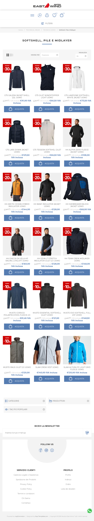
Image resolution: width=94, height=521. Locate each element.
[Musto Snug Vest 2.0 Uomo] (17, 350)
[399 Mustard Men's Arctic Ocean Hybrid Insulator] (17, 187)
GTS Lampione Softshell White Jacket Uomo (77, 96)
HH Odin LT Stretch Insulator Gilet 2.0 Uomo (47, 259)
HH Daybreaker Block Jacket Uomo (77, 205)
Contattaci (26, 503)
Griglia (7, 55)
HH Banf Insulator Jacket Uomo (47, 205)
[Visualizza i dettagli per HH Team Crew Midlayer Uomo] (77, 241)
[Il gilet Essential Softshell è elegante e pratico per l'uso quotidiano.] (47, 296)
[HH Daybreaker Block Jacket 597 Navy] (77, 187)
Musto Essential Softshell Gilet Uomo (47, 314)
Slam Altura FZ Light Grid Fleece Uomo (77, 368)
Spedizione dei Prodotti (26, 479)
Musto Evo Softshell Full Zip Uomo (77, 314)
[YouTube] (52, 450)
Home (20, 30)
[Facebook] (40, 450)
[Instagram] (46, 450)
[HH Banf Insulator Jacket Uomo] (47, 187)
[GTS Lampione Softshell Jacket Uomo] (77, 78)
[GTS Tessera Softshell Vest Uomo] (47, 132)
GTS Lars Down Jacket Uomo (17, 151)
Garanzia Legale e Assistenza (26, 475)
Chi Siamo (26, 498)
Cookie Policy (26, 489)
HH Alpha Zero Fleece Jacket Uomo (77, 151)
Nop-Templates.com (41, 516)
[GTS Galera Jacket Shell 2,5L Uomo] (17, 78)
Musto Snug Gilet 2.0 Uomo (17, 367)
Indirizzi (68, 479)
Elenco (11, 55)
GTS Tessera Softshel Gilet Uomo (47, 151)
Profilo (68, 475)
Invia (87, 433)
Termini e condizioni (26, 493)
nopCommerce (19, 516)
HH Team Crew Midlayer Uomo (77, 259)
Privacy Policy (26, 484)
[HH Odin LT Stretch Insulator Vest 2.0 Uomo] (47, 241)
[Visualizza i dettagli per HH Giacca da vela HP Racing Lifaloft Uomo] (17, 241)
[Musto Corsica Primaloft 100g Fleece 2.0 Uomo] (17, 296)
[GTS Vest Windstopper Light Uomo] (47, 78)
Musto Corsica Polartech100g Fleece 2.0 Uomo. (17, 315)
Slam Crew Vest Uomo (46, 367)
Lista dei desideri (68, 489)
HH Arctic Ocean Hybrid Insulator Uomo (17, 205)
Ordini (68, 484)
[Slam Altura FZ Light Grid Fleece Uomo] (77, 350)
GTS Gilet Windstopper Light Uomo (47, 96)
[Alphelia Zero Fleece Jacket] (77, 132)
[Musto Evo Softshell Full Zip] (77, 296)
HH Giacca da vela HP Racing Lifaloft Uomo (17, 259)
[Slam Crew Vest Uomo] (47, 350)
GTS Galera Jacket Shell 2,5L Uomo (16, 96)
